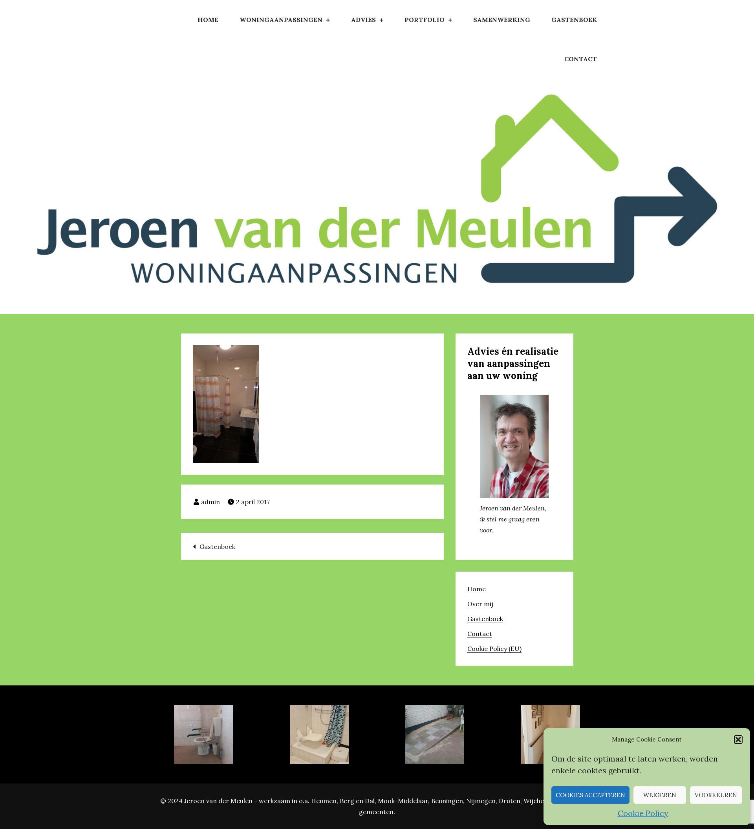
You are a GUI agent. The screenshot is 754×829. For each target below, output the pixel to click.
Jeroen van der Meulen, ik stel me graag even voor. (513, 519)
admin (210, 502)
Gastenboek (574, 20)
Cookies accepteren (590, 795)
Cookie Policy (643, 813)
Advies (363, 20)
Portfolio (424, 20)
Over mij (480, 604)
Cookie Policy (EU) (494, 648)
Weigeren (659, 795)
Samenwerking (501, 20)
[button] (738, 739)
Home (208, 20)
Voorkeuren (716, 795)
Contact (580, 59)
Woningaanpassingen (281, 20)
